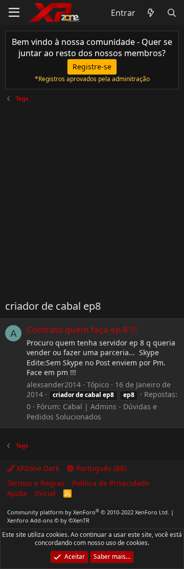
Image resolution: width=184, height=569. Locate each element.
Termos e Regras (35, 483)
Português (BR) (100, 468)
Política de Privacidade (110, 483)
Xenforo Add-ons (48, 520)
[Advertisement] (92, 197)
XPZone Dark (36, 468)
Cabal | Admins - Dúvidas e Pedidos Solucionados (92, 412)
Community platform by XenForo (88, 512)
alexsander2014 (54, 384)
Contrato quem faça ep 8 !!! (82, 329)
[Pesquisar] (171, 12)
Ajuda (17, 493)
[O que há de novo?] (151, 12)
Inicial (45, 493)
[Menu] (14, 13)
